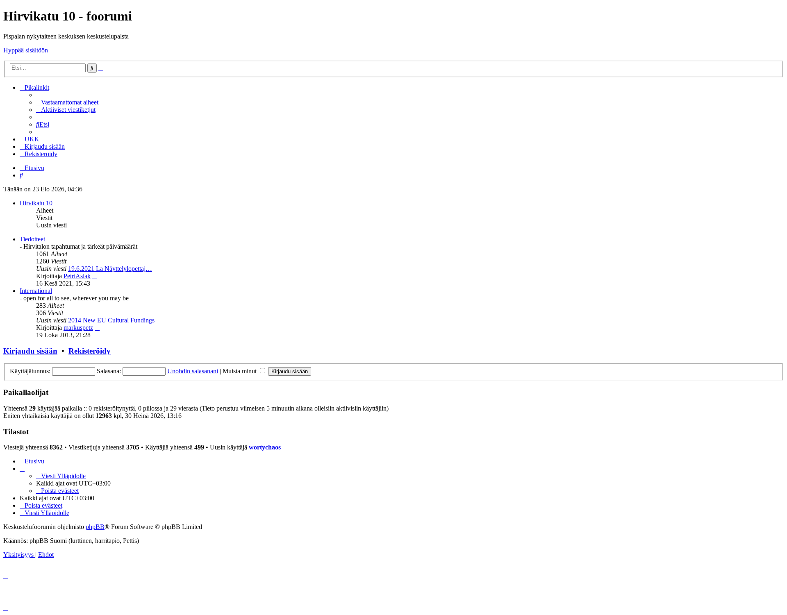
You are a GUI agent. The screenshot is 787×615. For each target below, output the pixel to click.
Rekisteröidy (89, 351)
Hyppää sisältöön (25, 50)
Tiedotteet (32, 239)
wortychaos (265, 447)
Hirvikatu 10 (36, 203)
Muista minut (240, 371)
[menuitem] (67, 102)
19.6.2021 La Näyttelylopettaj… (110, 268)
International (36, 290)
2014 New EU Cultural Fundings (111, 320)
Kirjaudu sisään (30, 351)
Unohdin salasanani (192, 371)
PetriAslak (77, 275)
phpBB (95, 526)
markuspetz (78, 327)
